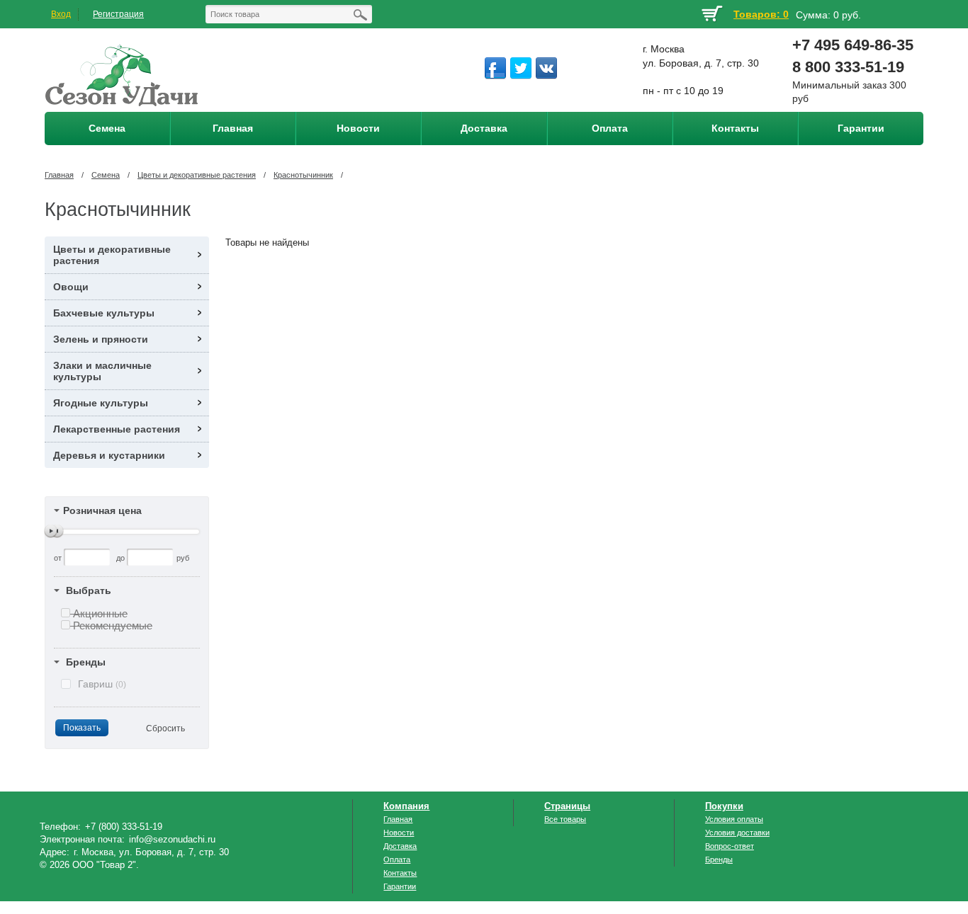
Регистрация (118, 14)
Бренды (86, 662)
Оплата (396, 859)
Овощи (71, 286)
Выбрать (88, 590)
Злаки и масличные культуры (102, 371)
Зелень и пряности (100, 339)
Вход (61, 14)
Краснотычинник (303, 175)
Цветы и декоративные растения (196, 175)
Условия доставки (737, 832)
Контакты (400, 873)
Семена (105, 175)
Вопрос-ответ (729, 846)
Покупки (724, 806)
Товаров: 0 (761, 14)
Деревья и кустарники (109, 455)
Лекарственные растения (116, 429)
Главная (59, 175)
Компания (406, 806)
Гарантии (399, 886)
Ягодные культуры (100, 403)
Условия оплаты (734, 819)
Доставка (400, 846)
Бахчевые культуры (103, 313)
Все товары (565, 819)
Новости (398, 832)
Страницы (567, 806)
